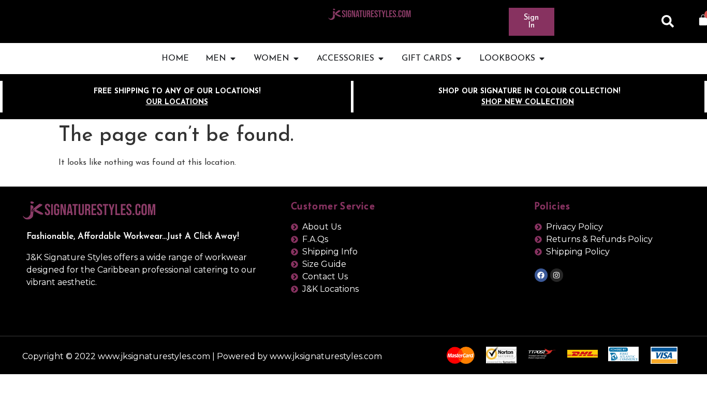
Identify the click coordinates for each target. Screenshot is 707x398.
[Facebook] (541, 274)
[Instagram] (556, 274)
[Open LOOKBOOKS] (542, 58)
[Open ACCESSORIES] (381, 58)
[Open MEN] (233, 58)
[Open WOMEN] (296, 58)
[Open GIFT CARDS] (458, 58)
